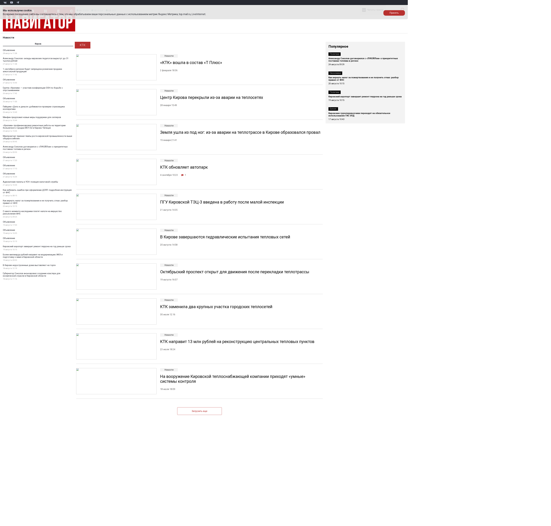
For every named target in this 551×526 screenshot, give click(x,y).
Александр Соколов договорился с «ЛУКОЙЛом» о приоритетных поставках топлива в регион (363, 59)
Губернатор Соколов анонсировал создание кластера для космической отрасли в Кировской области (31, 274)
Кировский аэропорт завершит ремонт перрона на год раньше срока (37, 246)
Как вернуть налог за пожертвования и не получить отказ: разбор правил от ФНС (363, 78)
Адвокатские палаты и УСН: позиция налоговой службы (30, 182)
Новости (8, 37)
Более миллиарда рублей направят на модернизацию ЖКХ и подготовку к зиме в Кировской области (33, 255)
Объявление (9, 50)
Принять (394, 13)
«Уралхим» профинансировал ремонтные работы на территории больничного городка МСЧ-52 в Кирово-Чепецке (34, 126)
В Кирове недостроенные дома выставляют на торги (29, 265)
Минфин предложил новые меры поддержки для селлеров (32, 117)
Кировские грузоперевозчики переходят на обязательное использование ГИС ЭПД (359, 114)
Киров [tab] (38, 44)
